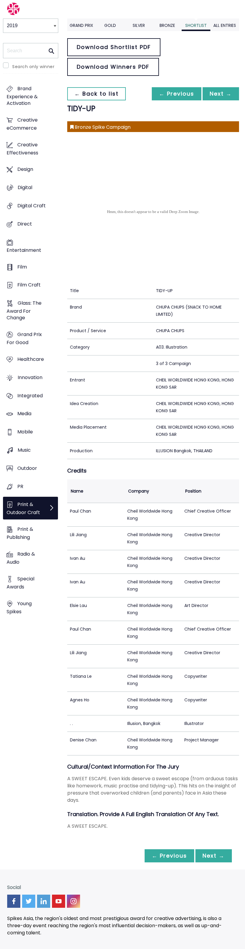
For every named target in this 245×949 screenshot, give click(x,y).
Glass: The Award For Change (24, 310)
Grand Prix (81, 25)
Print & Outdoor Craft (23, 508)
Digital (25, 187)
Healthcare (30, 359)
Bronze (167, 25)
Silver (139, 25)
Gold (110, 25)
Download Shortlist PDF (114, 47)
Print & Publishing (20, 533)
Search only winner (33, 67)
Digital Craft (31, 205)
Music (24, 450)
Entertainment (24, 250)
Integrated (30, 395)
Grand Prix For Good (24, 338)
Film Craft (29, 285)
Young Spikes (19, 607)
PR (20, 486)
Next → (221, 93)
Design (25, 169)
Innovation (30, 377)
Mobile (25, 432)
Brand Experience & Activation (22, 96)
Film (22, 266)
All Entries (224, 25)
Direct (24, 223)
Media (24, 413)
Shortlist (196, 25)
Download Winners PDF (113, 66)
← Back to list (96, 93)
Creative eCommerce (22, 123)
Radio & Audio (21, 558)
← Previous (176, 93)
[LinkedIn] (43, 901)
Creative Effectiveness (22, 148)
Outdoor (27, 468)
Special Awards (20, 582)
